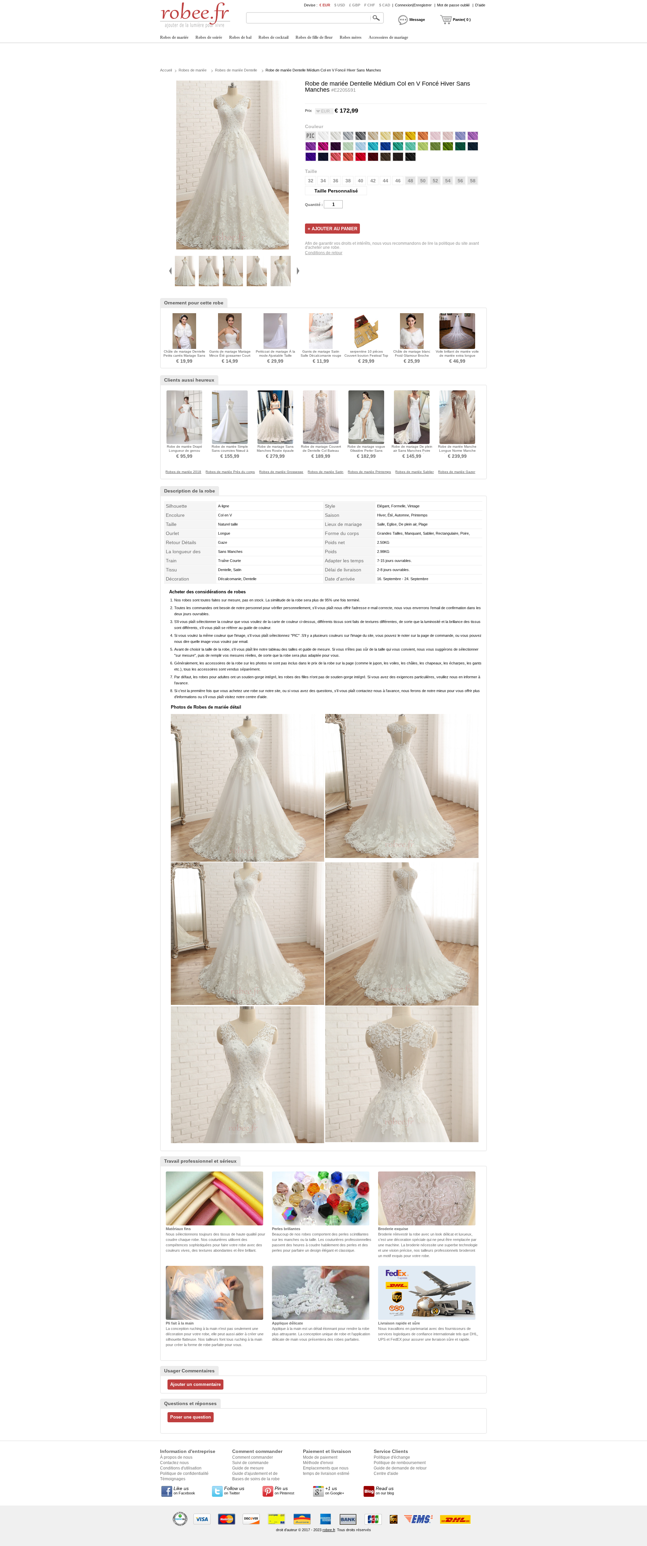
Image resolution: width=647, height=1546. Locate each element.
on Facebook (184, 1490)
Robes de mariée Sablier (414, 472)
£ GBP (354, 5)
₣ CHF (369, 5)
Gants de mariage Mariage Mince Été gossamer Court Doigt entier (230, 355)
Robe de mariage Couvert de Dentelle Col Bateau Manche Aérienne (321, 450)
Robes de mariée (174, 37)
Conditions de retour (323, 252)
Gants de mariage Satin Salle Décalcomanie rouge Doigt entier (321, 355)
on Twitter (234, 1490)
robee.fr (328, 1530)
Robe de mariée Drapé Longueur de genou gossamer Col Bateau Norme (184, 452)
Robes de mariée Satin (325, 472)
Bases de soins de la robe (256, 1479)
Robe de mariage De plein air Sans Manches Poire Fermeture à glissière (412, 450)
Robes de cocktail (273, 37)
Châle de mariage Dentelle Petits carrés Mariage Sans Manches (184, 355)
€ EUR (324, 5)
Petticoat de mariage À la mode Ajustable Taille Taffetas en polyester (275, 355)
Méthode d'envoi (318, 1462)
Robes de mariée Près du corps (230, 472)
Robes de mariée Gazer (456, 472)
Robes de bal (240, 37)
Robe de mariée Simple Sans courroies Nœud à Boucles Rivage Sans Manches (230, 452)
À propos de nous (176, 1457)
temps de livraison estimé (326, 1473)
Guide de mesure (248, 1468)
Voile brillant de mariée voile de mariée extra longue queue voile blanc (457, 355)
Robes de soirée (208, 37)
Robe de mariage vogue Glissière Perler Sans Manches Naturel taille (366, 450)
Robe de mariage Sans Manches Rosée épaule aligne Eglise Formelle (275, 450)
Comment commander (252, 1457)
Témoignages (172, 1479)
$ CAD (384, 5)
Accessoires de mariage (388, 37)
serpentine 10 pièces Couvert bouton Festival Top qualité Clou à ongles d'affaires (366, 357)
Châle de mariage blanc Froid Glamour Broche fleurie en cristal (411, 355)
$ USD (339, 5)
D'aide (480, 5)
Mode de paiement (320, 1457)
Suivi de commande (250, 1462)
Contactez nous (174, 1462)
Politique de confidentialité (184, 1473)
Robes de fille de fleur (314, 37)
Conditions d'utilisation (181, 1468)
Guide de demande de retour (400, 1468)
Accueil (166, 70)
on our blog (385, 1490)
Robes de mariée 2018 (183, 472)
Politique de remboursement (400, 1462)
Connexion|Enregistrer (413, 5)
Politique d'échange (392, 1457)
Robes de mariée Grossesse (281, 472)
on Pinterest (284, 1490)
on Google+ (334, 1490)
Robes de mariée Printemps (369, 472)
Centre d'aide (386, 1473)
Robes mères (351, 37)
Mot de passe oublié (453, 5)
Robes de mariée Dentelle (236, 70)
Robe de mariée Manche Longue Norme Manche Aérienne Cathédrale (457, 450)
